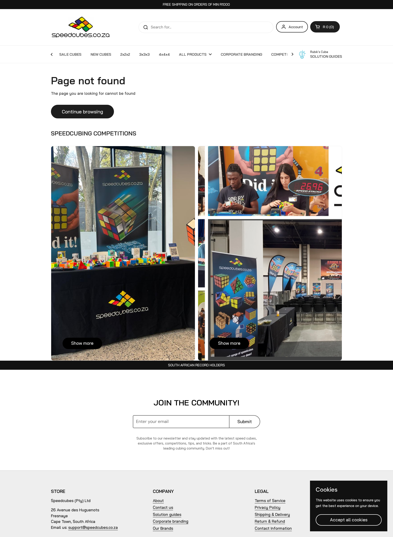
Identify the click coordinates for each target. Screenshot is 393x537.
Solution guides (167, 514)
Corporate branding (170, 521)
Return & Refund (270, 521)
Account (296, 27)
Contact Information (273, 528)
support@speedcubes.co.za (93, 527)
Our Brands (163, 528)
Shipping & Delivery (272, 514)
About (158, 500)
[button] (325, 26)
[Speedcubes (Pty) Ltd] (81, 27)
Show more (82, 343)
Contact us (163, 507)
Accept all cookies (349, 519)
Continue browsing (82, 112)
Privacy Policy (267, 507)
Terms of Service (270, 500)
